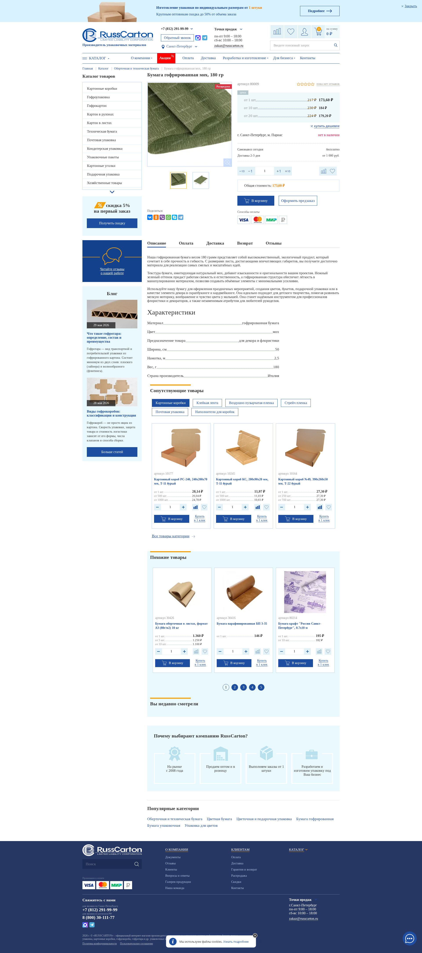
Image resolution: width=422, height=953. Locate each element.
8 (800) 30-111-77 (98, 917)
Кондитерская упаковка (104, 148)
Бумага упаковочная (163, 825)
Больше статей (112, 452)
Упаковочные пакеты (103, 157)
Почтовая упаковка (101, 140)
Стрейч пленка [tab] (296, 403)
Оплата (188, 58)
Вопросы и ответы (177, 875)
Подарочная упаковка (103, 174)
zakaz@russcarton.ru (228, 46)
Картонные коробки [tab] (171, 403)
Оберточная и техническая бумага (174, 819)
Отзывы (170, 863)
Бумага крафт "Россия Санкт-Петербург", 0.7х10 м (299, 625)
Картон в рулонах (100, 114)
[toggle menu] (84, 58)
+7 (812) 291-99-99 (174, 29)
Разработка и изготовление (244, 58)
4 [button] (252, 687)
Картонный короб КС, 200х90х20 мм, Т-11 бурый (242, 481)
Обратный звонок (177, 38)
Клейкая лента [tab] (207, 403)
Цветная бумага (219, 819)
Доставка (208, 58)
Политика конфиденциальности (99, 943)
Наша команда (174, 888)
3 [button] (243, 687)
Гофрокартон (97, 106)
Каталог (97, 58)
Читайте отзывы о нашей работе (112, 271)
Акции (165, 58)
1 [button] (226, 687)
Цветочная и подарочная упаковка (264, 819)
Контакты (307, 58)
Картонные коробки (102, 88)
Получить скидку (112, 223)
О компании (140, 58)
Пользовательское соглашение (136, 943)
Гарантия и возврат (244, 869)
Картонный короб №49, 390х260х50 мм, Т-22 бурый (303, 481)
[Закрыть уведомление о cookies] (255, 936)
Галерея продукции (178, 881)
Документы (172, 857)
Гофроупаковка (98, 97)
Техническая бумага (102, 131)
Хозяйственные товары (104, 183)
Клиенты (171, 869)
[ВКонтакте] (150, 217)
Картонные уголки (101, 166)
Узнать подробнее (236, 942)
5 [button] (261, 687)
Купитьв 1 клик (199, 518)
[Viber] (162, 217)
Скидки (236, 881)
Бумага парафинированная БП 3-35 (242, 623)
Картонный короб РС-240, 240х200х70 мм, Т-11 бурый (180, 481)
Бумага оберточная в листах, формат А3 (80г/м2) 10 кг (181, 625)
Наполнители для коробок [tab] (215, 412)
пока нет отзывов (328, 84)
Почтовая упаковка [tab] (170, 412)
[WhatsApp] (168, 217)
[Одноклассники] (156, 217)
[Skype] (174, 217)
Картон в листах (99, 123)
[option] (189, 124)
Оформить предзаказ (298, 201)
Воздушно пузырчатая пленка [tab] (251, 403)
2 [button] (235, 687)
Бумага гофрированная (315, 819)
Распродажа (239, 875)
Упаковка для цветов (201, 825)
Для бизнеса (283, 58)
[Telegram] (180, 217)
